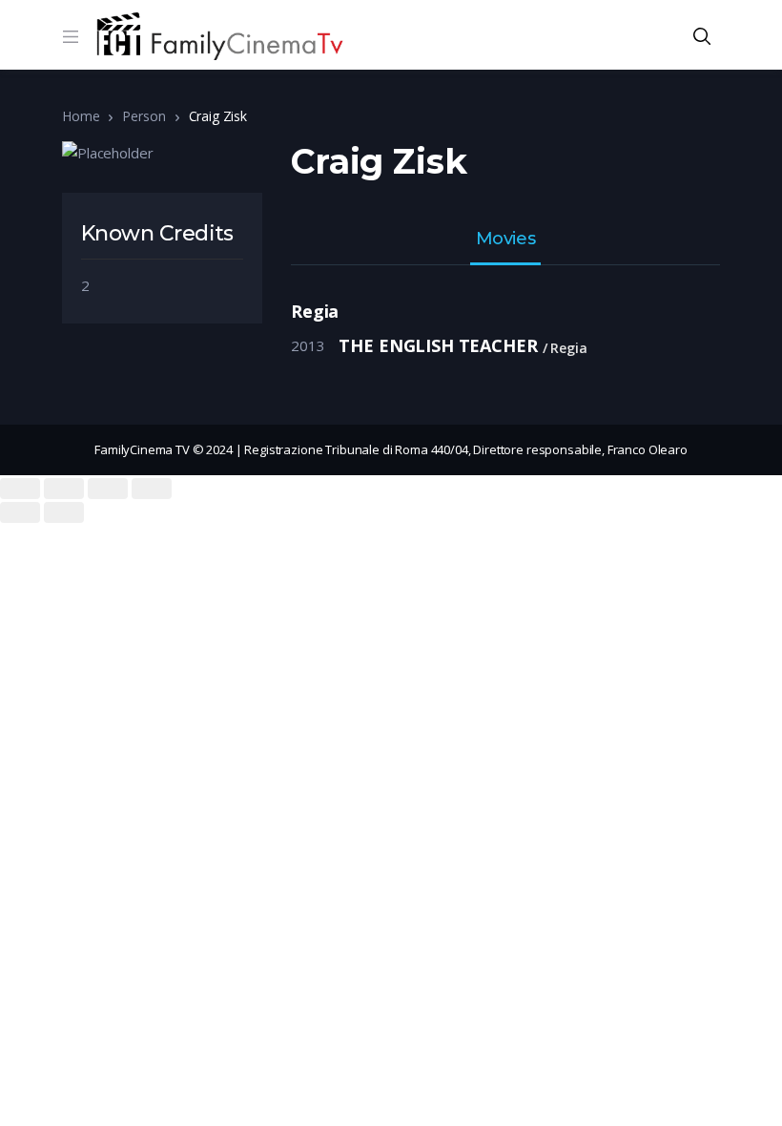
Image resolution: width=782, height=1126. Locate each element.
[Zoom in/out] (152, 488)
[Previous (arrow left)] (20, 512)
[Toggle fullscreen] (108, 488)
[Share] (64, 488)
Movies (505, 239)
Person (143, 116)
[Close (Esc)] (20, 488)
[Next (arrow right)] (64, 512)
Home (80, 116)
